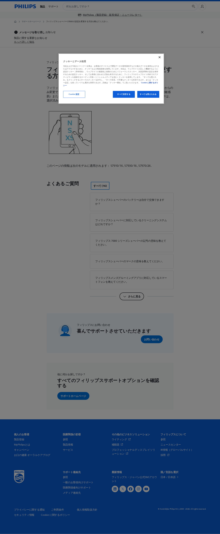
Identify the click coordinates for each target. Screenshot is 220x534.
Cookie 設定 (74, 94)
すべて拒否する (123, 94)
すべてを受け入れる (148, 94)
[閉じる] (159, 57)
